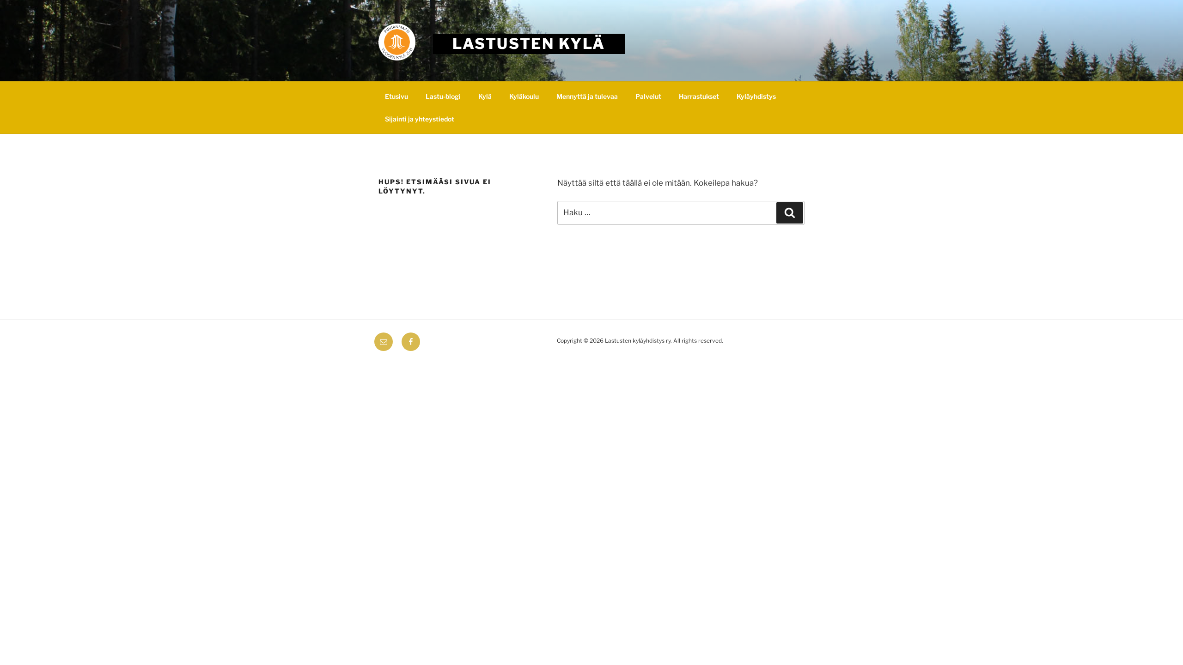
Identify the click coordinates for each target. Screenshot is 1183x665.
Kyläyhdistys (756, 96)
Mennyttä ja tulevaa (587, 96)
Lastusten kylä (528, 44)
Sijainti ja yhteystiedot (419, 119)
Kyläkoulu (524, 96)
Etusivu (396, 96)
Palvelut (648, 96)
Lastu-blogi (443, 96)
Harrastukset (699, 96)
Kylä (485, 96)
